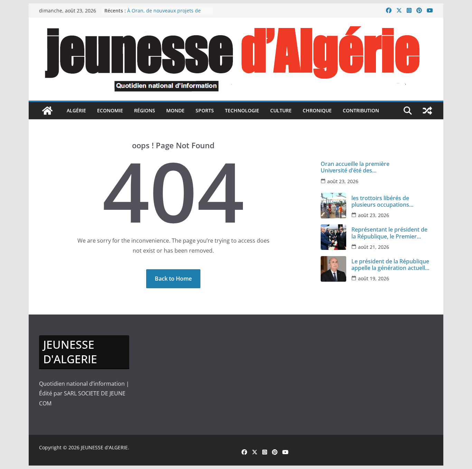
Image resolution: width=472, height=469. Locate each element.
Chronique (317, 110)
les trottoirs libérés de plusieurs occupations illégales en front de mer (383, 201)
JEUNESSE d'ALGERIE (104, 447)
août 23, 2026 (342, 181)
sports (205, 110)
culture (281, 110)
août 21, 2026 (373, 247)
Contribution (361, 110)
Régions (144, 110)
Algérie (76, 110)
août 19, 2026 (373, 278)
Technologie (242, 110)
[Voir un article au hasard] (427, 110)
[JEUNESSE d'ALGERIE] (47, 110)
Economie (110, 110)
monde (175, 110)
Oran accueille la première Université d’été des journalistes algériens (355, 167)
